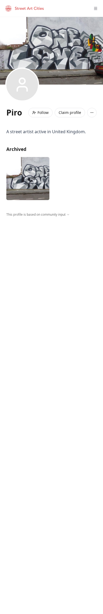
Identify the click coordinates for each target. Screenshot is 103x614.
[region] (51, 265)
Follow (43, 112)
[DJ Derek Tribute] (27, 178)
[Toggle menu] (95, 8)
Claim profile (70, 112)
